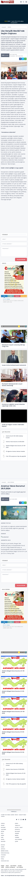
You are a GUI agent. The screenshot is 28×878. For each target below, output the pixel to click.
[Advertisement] (14, 12)
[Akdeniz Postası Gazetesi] (7, 1)
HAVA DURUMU (11, 482)
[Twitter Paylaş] (23, 59)
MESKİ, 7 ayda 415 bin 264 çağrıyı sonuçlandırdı (14, 22)
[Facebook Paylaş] (20, 59)
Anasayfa (4, 27)
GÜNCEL (9, 27)
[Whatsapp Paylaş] (25, 59)
